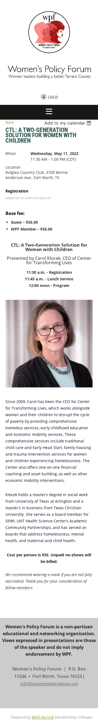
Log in (53, 96)
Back (9, 122)
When (10, 153)
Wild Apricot (43, 717)
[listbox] (68, 123)
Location (13, 167)
